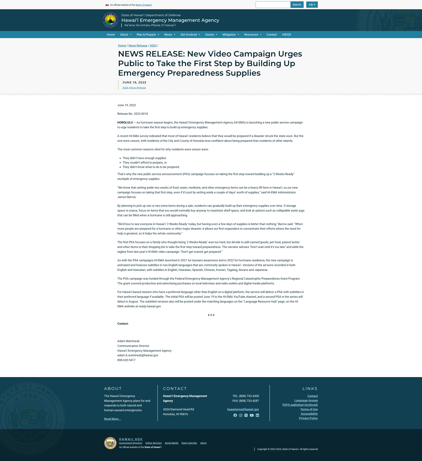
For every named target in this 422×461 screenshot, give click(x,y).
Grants (209, 34)
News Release (138, 45)
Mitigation (229, 34)
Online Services (153, 443)
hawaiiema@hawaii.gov (243, 409)
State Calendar (189, 443)
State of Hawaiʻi (144, 5)
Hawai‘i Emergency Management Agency (170, 20)
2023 (153, 45)
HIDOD (286, 34)
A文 (311, 4)
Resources (251, 34)
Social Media (171, 443)
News (168, 34)
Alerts (203, 443)
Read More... (112, 419)
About (124, 34)
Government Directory (130, 443)
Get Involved (189, 34)
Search (297, 4)
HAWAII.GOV (131, 439)
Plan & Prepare (146, 34)
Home (111, 34)
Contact (272, 34)
